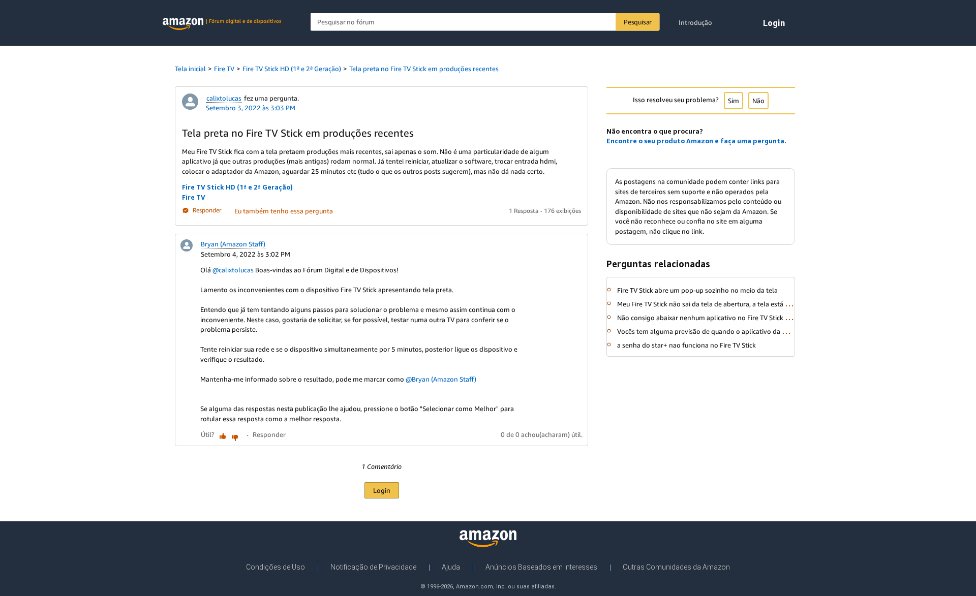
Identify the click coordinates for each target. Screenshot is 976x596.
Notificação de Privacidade (373, 567)
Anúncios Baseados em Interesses (541, 567)
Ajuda (451, 567)
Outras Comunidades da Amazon (676, 567)
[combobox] (485, 22)
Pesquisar (638, 22)
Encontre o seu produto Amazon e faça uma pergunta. (696, 141)
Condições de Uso (275, 567)
